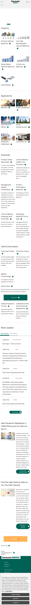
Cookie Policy (8, 591)
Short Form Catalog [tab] (19, 24)
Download (5, 155)
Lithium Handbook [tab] (22, 24)
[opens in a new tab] (15, 15)
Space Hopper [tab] (26, 24)
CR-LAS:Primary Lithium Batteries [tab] (15, 24)
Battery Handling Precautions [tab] (5, 24)
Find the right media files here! (23, 471)
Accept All (15, 602)
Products (5, 28)
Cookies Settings (15, 594)
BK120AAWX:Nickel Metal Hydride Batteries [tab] (12, 24)
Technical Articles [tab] (1, 24)
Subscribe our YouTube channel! (23, 526)
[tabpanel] (15, 15)
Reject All (15, 598)
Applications (6, 95)
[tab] (4, 334)
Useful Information (9, 246)
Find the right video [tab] (8, 24)
